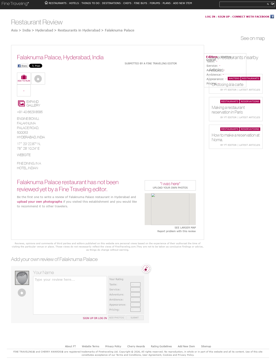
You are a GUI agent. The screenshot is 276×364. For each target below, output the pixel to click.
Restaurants (250, 78)
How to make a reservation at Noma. (235, 137)
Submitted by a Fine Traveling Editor (151, 63)
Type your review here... (55, 279)
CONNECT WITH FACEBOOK (250, 16)
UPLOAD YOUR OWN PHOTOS (170, 187)
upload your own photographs (39, 201)
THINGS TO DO (90, 3)
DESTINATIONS (111, 3)
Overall (211, 59)
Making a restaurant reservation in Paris (228, 110)
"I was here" (170, 184)
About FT (70, 346)
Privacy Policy (113, 346)
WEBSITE (24, 155)
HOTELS (74, 3)
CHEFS (127, 3)
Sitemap (206, 346)
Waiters (234, 78)
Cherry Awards (136, 346)
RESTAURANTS (57, 3)
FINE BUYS (140, 3)
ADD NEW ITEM (182, 3)
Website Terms (90, 346)
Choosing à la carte (227, 84)
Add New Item (186, 346)
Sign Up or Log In (95, 318)
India (41, 137)
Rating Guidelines (161, 346)
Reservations (250, 101)
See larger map (185, 227)
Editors (211, 56)
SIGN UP (224, 16)
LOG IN (210, 16)
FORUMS (155, 3)
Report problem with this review (176, 231)
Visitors (226, 56)
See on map (253, 38)
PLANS (167, 3)
